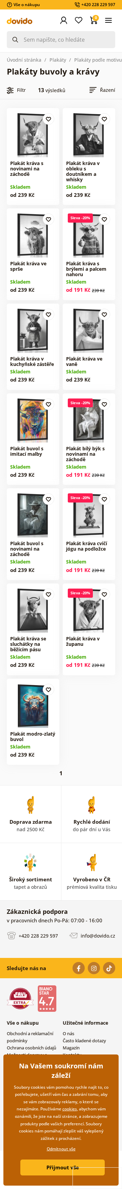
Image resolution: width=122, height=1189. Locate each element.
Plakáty (57, 60)
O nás (68, 1033)
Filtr (21, 90)
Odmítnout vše (61, 1149)
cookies (69, 1109)
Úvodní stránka (24, 60)
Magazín (71, 1048)
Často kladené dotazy (84, 1041)
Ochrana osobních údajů (31, 1048)
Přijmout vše (62, 1167)
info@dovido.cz (97, 935)
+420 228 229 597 (37, 935)
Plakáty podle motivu (98, 60)
